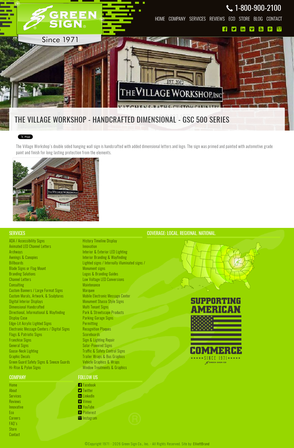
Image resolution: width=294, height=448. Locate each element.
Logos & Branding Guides (100, 274)
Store (13, 429)
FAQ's (13, 423)
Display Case (18, 318)
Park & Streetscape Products (103, 312)
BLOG (258, 18)
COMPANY (177, 18)
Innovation (90, 246)
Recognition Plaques (97, 329)
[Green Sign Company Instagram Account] (280, 29)
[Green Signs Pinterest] (270, 29)
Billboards (16, 263)
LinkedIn (88, 396)
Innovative (16, 407)
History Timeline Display (100, 241)
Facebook (89, 385)
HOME (160, 18)
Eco (11, 412)
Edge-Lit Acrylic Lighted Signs (30, 323)
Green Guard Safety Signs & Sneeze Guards (39, 362)
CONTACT (274, 18)
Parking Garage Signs (98, 318)
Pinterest (89, 412)
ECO (232, 18)
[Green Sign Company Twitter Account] (234, 29)
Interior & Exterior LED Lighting (105, 252)
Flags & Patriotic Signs (25, 334)
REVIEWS (217, 18)
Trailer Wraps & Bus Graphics (104, 356)
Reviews (15, 401)
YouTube (88, 407)
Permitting (90, 323)
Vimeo (87, 401)
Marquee (89, 290)
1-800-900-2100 (258, 7)
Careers (14, 418)
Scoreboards (91, 334)
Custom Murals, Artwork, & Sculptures (36, 296)
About (13, 390)
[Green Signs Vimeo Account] (252, 29)
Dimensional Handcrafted (26, 307)
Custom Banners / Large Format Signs (36, 290)
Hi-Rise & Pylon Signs (25, 367)
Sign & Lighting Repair (99, 340)
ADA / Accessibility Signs (27, 241)
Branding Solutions (22, 274)
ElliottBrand (201, 443)
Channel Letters (20, 279)
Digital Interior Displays (26, 301)
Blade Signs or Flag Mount (27, 268)
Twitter (88, 390)
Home (13, 385)
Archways (16, 252)
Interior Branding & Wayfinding (105, 257)
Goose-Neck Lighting (23, 351)
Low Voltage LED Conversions (103, 279)
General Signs (19, 345)
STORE (244, 18)
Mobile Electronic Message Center (106, 296)
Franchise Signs (20, 340)
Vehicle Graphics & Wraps (101, 362)
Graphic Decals (19, 356)
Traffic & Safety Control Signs (104, 351)
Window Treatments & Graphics (105, 367)
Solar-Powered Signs (97, 345)
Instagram (90, 418)
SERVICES (197, 18)
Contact (14, 434)
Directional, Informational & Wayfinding (37, 312)
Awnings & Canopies (23, 257)
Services (15, 396)
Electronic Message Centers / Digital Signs (39, 329)
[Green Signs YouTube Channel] (261, 29)
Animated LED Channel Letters (30, 246)
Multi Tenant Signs (96, 307)
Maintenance (91, 285)
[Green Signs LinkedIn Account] (243, 29)
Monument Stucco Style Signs (103, 301)
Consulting (16, 285)
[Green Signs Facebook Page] (225, 29)
